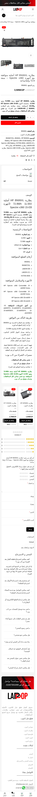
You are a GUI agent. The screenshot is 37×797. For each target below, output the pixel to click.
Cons (32, 504)
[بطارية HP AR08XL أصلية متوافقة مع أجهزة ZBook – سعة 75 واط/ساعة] (26, 394)
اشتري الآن (18, 123)
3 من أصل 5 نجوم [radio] (23, 473)
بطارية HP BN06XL (19, 145)
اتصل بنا (30, 757)
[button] (33, 42)
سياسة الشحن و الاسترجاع (25, 761)
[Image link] (17, 695)
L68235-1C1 (30, 143)
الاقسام (30, 768)
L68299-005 (31, 145)
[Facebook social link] (34, 160)
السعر (32, 476)
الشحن (31, 479)
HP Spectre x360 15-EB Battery (21, 140)
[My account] (3, 9)
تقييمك (31, 473)
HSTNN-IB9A (20, 143)
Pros (32, 496)
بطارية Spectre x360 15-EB (16, 148)
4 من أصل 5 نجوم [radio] (22, 473)
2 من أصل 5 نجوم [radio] (25, 473)
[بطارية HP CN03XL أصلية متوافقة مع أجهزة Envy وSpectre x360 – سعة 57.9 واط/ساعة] (9, 394)
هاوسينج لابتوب (28, 734)
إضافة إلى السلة (13, 117)
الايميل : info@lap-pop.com (24, 784)
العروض (30, 764)
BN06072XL (10, 138)
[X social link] (31, 160)
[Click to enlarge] (31, 55)
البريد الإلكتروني (28, 520)
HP (32, 408)
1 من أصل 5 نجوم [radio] (27, 473)
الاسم (31, 512)
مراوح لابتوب (29, 741)
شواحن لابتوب (28, 727)
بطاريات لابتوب (25, 134)
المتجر (31, 754)
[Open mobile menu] (33, 9)
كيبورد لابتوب (29, 738)
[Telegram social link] (26, 160)
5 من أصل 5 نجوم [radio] (20, 473)
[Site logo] (17, 9)
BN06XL (17, 138)
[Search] (3, 15)
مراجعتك (30, 483)
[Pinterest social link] (29, 160)
